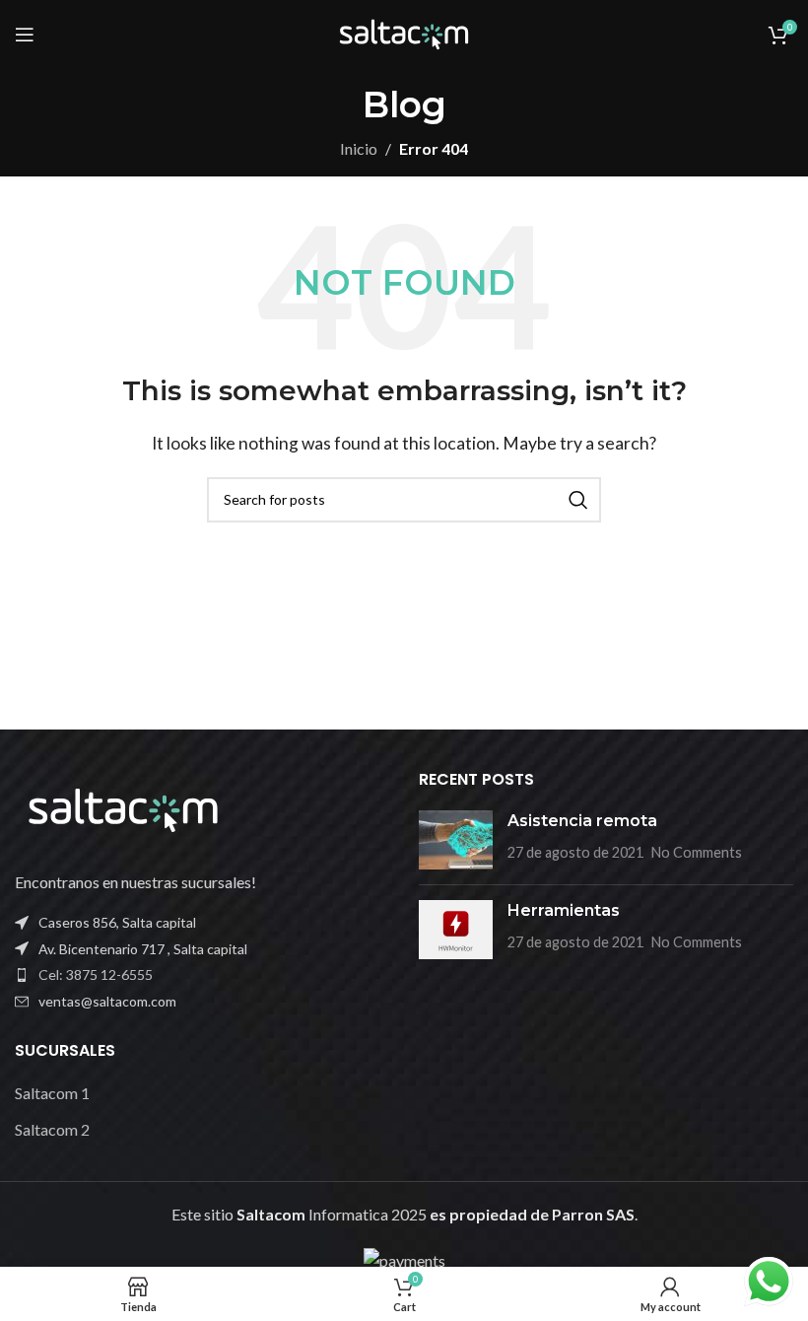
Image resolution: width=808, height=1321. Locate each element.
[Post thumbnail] (456, 839)
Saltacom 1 (52, 1092)
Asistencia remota (582, 820)
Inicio (358, 148)
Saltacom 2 (52, 1129)
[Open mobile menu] (24, 34)
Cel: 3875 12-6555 (95, 974)
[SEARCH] (578, 499)
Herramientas (563, 910)
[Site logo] (404, 32)
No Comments (696, 852)
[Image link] (123, 808)
